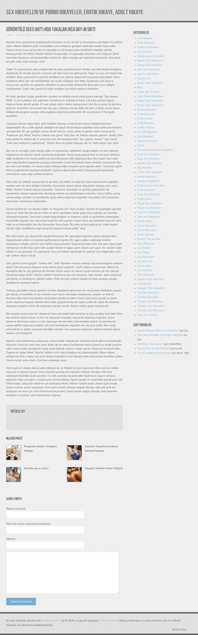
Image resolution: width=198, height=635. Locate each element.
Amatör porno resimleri (150, 56)
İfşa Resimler (144, 167)
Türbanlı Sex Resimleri (150, 310)
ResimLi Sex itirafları (149, 239)
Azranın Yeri (39, 35)
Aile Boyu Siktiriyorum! (150, 344)
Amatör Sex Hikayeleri (150, 60)
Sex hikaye (143, 252)
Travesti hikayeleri (148, 297)
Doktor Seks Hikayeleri (150, 100)
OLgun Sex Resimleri (149, 207)
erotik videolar (145, 127)
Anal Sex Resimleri (148, 74)
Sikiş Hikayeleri (146, 274)
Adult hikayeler (146, 42)
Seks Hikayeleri (146, 243)
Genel (69, 35)
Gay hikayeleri (145, 136)
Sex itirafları (144, 265)
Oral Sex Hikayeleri (148, 212)
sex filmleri (143, 248)
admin (9, 35)
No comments (83, 35)
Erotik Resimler (145, 123)
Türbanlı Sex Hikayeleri (150, 306)
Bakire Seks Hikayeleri (150, 83)
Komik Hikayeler (146, 176)
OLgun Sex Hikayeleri (149, 203)
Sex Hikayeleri (145, 257)
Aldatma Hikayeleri (148, 47)
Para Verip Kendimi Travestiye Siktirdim (160, 335)
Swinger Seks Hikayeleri (151, 288)
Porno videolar (145, 234)
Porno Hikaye (145, 221)
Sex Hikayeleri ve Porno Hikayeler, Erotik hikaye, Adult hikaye (74, 12)
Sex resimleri (145, 270)
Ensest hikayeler (108, 620)
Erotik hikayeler (51, 620)
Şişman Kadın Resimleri (150, 279)
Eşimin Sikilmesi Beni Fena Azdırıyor (158, 330)
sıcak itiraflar (144, 283)
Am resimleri (144, 51)
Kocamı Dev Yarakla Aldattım (153, 348)
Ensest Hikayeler (56, 35)
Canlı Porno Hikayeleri (150, 96)
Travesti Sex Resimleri (150, 301)
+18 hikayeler (145, 38)
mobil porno (144, 199)
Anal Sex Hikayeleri (148, 69)
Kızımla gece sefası (36, 468)
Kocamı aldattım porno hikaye (154, 353)
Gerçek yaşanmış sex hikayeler (155, 149)
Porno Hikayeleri (146, 225)
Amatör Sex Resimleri (149, 65)
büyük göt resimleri (148, 91)
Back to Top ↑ (180, 629)
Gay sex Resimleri (147, 141)
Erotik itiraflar (145, 118)
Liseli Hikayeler (146, 190)
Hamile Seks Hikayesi (149, 163)
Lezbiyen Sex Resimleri (150, 185)
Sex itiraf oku (145, 261)
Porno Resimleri (146, 230)
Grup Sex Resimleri (148, 158)
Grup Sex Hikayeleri (148, 154)
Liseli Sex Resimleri (148, 194)
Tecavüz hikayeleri (148, 292)
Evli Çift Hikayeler (147, 132)
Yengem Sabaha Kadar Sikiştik (104, 468)
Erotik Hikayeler (146, 114)
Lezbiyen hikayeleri (148, 181)
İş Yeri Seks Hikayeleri (150, 172)
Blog (140, 87)
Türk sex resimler (147, 315)
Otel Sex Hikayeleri (148, 216)
